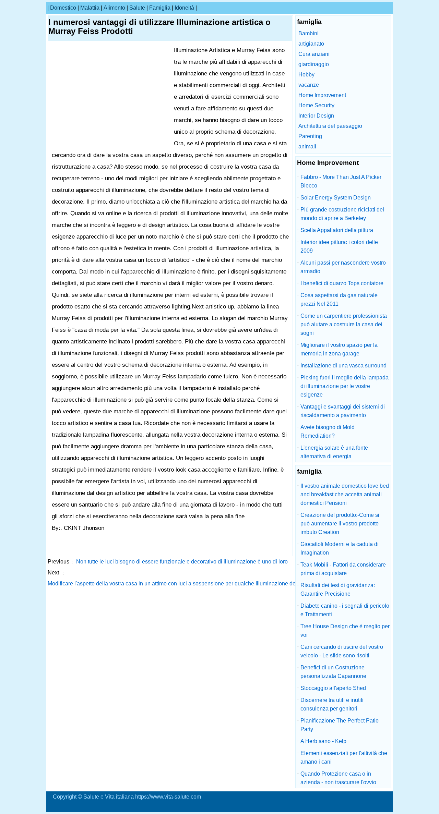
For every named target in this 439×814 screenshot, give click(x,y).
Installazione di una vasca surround (343, 365)
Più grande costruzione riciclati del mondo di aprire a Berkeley (342, 214)
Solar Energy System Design (335, 198)
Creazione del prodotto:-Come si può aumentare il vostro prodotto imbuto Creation (339, 523)
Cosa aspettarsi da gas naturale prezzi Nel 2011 (339, 299)
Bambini (308, 33)
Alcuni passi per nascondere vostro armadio (343, 267)
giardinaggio (313, 64)
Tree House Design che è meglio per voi (345, 630)
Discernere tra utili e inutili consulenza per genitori (332, 704)
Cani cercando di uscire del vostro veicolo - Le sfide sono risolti (341, 651)
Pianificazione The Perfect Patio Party (339, 725)
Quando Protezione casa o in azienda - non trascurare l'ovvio (338, 778)
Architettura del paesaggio (330, 126)
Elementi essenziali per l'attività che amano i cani (343, 757)
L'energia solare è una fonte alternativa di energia (334, 452)
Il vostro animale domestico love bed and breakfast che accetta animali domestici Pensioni (344, 494)
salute (137, 8)
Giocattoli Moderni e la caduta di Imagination (339, 548)
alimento (114, 8)
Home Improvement (322, 95)
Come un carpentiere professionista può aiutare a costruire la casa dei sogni (343, 324)
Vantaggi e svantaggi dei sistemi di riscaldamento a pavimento (342, 411)
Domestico (63, 8)
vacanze (308, 85)
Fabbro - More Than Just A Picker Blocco (340, 181)
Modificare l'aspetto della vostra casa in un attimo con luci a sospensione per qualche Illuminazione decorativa (182, 583)
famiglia (159, 8)
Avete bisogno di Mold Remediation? (327, 431)
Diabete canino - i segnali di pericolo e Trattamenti (344, 610)
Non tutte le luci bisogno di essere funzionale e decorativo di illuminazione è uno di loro (182, 561)
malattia (89, 8)
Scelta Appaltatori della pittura (336, 230)
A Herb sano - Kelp (323, 741)
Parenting (310, 136)
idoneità (184, 8)
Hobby (306, 74)
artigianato (311, 44)
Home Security (316, 105)
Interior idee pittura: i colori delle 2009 (339, 246)
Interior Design (316, 116)
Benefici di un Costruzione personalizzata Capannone (333, 672)
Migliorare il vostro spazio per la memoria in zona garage (339, 349)
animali (307, 146)
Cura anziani (314, 54)
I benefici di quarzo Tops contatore (341, 283)
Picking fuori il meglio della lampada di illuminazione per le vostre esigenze (344, 386)
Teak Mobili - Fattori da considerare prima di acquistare (343, 569)
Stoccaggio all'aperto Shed (333, 688)
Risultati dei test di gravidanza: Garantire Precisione (337, 589)
